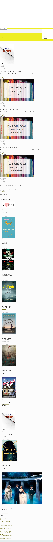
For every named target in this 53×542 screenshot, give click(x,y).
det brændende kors (8, 521)
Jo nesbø (10, 526)
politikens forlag (7, 535)
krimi (4, 529)
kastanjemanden (2, 528)
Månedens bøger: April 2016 (9, 109)
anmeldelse (2, 518)
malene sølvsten (7, 531)
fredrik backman (2, 524)
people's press (2, 535)
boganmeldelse (3, 519)
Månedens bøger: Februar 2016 (10, 185)
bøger (8, 519)
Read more (3, 77)
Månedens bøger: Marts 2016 (9, 147)
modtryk (4, 532)
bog (5, 518)
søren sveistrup (2, 538)
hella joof (9, 525)
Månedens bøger (5, 106)
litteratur (3, 68)
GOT (1, 525)
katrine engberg (6, 528)
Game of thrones (7, 524)
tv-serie (9, 538)
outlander (9, 534)
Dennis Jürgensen (3, 521)
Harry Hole (5, 525)
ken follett (9, 528)
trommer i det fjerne (6, 538)
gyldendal (3, 525)
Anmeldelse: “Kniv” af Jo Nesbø (10, 71)
